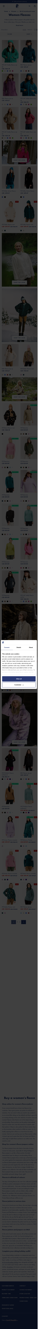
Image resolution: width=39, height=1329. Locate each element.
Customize (17, 685)
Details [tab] (19, 647)
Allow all (19, 679)
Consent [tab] (7, 647)
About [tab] (31, 647)
